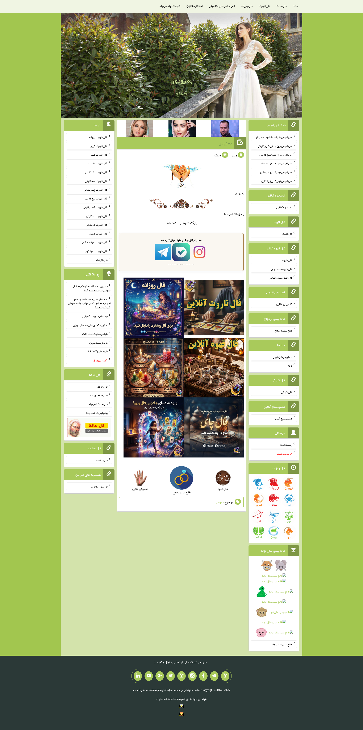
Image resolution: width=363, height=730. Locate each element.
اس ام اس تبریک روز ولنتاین (276, 181)
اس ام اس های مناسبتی (222, 6)
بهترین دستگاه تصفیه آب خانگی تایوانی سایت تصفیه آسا (91, 288)
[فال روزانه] (154, 308)
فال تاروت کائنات (98, 163)
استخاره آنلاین (195, 6)
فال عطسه (102, 460)
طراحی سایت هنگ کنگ (95, 334)
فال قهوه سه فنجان (281, 269)
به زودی (182, 80)
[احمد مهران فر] (225, 129)
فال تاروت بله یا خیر (96, 251)
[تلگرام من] (214, 676)
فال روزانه (247, 6)
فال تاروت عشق (98, 233)
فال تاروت (264, 6)
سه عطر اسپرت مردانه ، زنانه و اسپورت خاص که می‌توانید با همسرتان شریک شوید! (89, 303)
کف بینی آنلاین (284, 304)
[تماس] (181, 676)
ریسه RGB (286, 445)
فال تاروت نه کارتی (97, 216)
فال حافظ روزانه (99, 395)
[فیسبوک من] (203, 676)
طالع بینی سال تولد (281, 644)
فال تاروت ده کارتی (97, 225)
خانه (295, 6)
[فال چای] (214, 428)
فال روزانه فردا (99, 486)
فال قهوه (287, 260)
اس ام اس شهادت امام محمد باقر (274, 137)
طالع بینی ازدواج (283, 330)
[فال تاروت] (214, 308)
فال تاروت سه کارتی (96, 181)
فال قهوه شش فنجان (280, 277)
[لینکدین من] (138, 676)
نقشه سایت (163, 699)
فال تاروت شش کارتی (95, 207)
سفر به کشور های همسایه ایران (90, 325)
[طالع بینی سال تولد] (274, 600)
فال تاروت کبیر (99, 146)
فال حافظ (281, 6)
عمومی (220, 502)
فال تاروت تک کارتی (96, 172)
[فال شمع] (154, 368)
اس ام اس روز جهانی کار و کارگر (275, 146)
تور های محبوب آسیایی (95, 316)
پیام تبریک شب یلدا (97, 413)
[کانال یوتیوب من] (149, 676)
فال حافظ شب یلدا (98, 404)
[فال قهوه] (214, 368)
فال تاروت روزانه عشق (95, 242)
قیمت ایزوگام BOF (97, 351)
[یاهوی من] (225, 676)
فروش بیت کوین (98, 342)
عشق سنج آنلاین (283, 418)
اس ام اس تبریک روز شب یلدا (276, 163)
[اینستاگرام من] (192, 676)
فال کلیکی (286, 392)
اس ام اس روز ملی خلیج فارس (275, 154)
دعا (171, 222)
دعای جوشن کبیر (282, 357)
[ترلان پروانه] (182, 129)
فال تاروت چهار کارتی (96, 190)
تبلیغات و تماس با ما (169, 6)
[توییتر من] (170, 676)
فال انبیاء (287, 234)
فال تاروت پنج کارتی (96, 198)
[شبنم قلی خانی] (139, 129)
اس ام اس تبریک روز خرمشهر (276, 172)
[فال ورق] (154, 428)
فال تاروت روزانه (98, 137)
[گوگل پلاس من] (159, 676)
